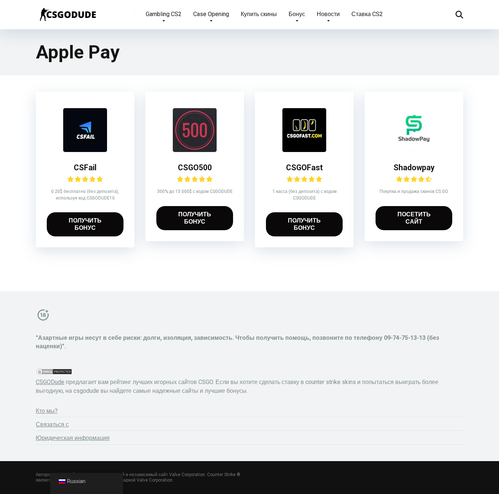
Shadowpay (414, 167)
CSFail (85, 167)
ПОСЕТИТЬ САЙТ (414, 218)
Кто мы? (47, 410)
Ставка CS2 (367, 14)
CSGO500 (195, 167)
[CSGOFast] (304, 150)
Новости (328, 14)
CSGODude (50, 382)
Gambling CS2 (164, 14)
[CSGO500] (195, 150)
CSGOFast (304, 167)
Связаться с (52, 424)
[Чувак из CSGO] (67, 12)
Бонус (297, 14)
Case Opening (211, 14)
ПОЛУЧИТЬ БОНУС (85, 224)
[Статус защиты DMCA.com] (54, 373)
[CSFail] (85, 150)
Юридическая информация (73, 437)
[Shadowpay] (414, 150)
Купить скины (259, 14)
